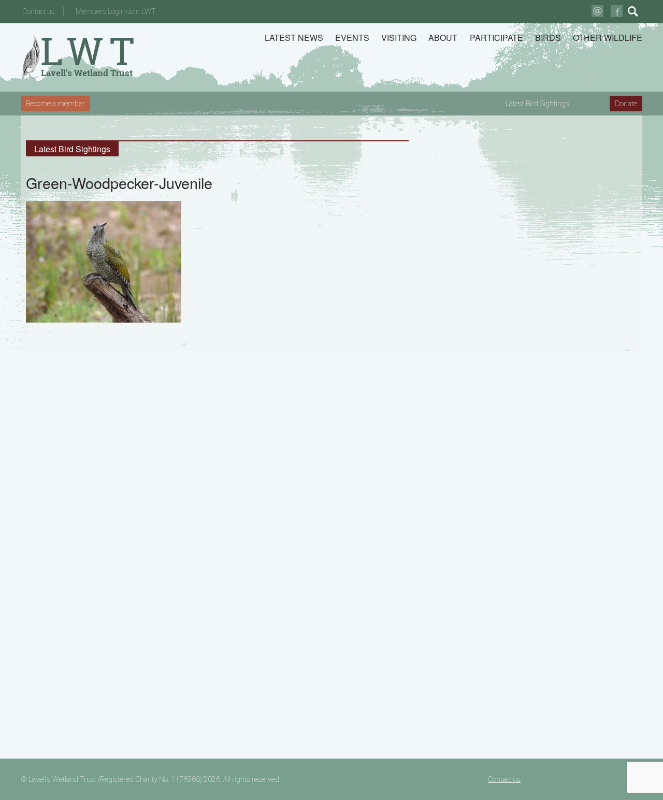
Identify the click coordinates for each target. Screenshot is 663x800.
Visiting (398, 37)
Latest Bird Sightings (537, 103)
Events (352, 37)
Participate (496, 37)
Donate (626, 103)
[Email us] (597, 11)
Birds (548, 37)
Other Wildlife (607, 37)
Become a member (55, 103)
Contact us (38, 11)
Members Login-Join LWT (116, 11)
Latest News (294, 37)
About (442, 37)
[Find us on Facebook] (617, 11)
